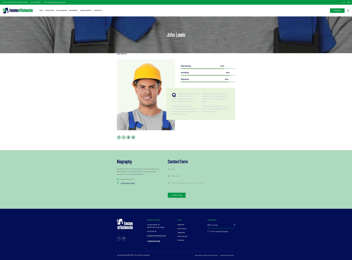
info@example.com (127, 179)
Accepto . (219, 231)
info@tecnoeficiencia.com (156, 236)
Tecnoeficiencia (122, 255)
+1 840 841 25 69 (127, 183)
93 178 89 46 (151, 231)
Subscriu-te (233, 225)
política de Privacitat (222, 231)
